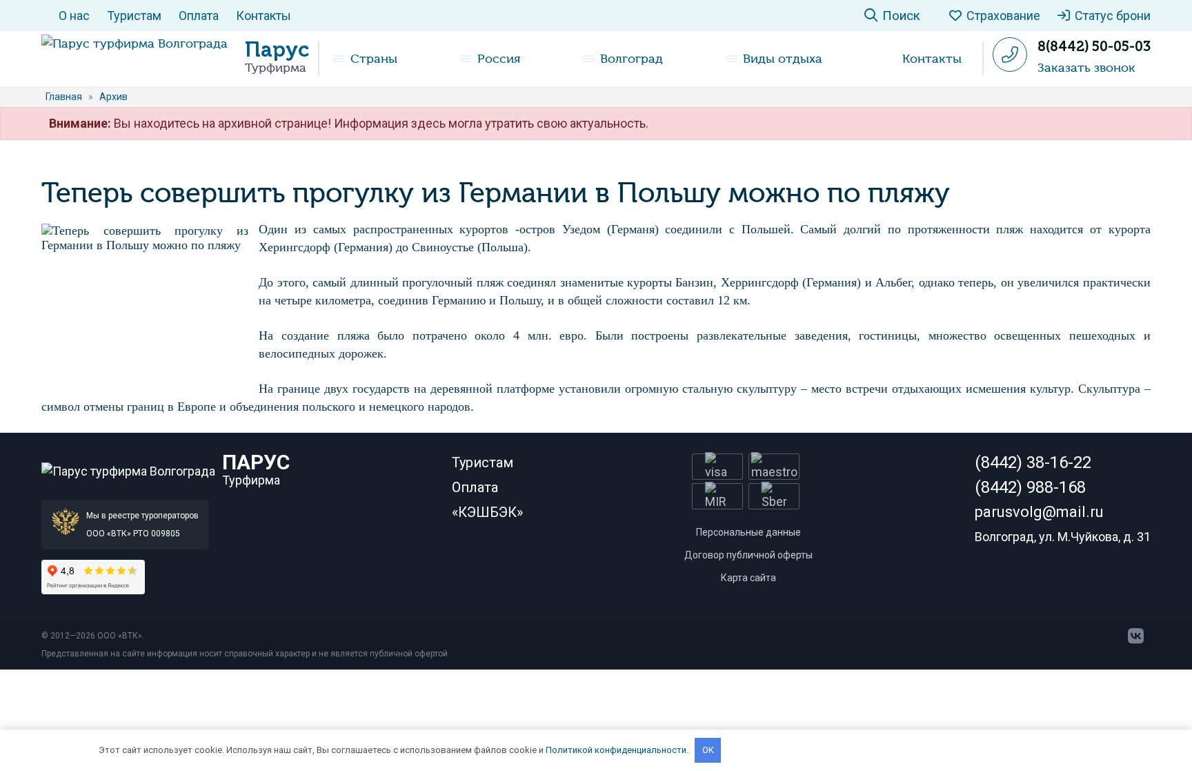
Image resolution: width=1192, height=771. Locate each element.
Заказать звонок (1086, 67)
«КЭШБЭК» (487, 512)
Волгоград (631, 58)
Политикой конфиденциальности (616, 750)
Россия (498, 58)
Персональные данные (748, 532)
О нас (74, 15)
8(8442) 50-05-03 (1094, 46)
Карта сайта (748, 577)
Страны (373, 58)
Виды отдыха (782, 58)
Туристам (134, 15)
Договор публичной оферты (748, 554)
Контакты (263, 15)
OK (708, 750)
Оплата (199, 15)
